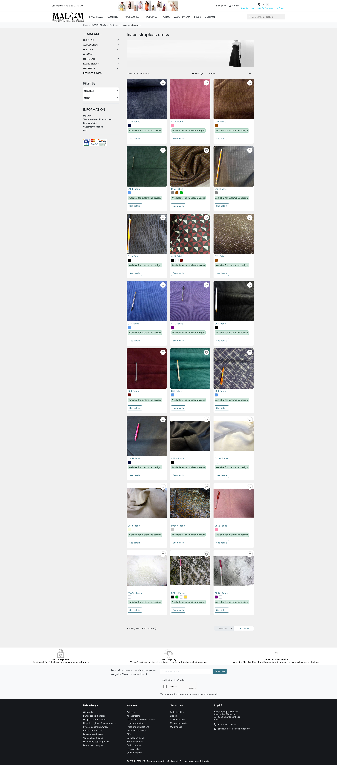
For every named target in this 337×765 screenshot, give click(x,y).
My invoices (176, 727)
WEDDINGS (89, 68)
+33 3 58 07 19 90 (227, 724)
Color (87, 98)
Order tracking (177, 712)
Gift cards (88, 712)
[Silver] (172, 529)
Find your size (90, 123)
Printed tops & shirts (93, 730)
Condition (89, 91)
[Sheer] (181, 597)
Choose (230, 73)
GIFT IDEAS (89, 59)
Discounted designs (93, 745)
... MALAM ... (93, 34)
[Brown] (216, 125)
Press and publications (138, 727)
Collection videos (135, 738)
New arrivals (95, 17)
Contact (210, 17)
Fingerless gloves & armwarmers (99, 723)
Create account (177, 719)
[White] (177, 260)
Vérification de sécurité (173, 680)
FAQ (85, 130)
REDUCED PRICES (92, 73)
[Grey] (172, 192)
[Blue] (129, 192)
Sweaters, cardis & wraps (95, 727)
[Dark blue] (129, 125)
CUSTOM (87, 54)
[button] (234, 5)
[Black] (129, 260)
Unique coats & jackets (94, 719)
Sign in (173, 715)
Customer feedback (93, 126)
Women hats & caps (93, 738)
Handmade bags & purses (96, 741)
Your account (176, 705)
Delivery (87, 115)
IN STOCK (88, 49)
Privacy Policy (134, 749)
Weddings (151, 17)
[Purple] (172, 327)
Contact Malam (134, 752)
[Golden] (185, 597)
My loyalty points (178, 723)
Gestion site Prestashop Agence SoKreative (188, 761)
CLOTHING (113, 17)
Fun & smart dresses (93, 734)
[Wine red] (181, 260)
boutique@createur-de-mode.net (234, 728)
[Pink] (172, 125)
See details (134, 138)
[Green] (181, 192)
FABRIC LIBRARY (91, 63)
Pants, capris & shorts (94, 715)
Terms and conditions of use (97, 119)
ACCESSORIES (132, 17)
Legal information (135, 723)
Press (197, 17)
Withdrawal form (135, 741)
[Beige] (129, 529)
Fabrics (166, 17)
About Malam (182, 17)
